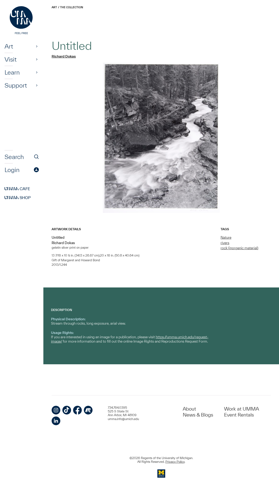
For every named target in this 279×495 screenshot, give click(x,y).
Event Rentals (239, 415)
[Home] (22, 20)
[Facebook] (77, 410)
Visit (11, 59)
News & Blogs (198, 415)
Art (9, 46)
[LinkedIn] (56, 421)
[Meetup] (88, 410)
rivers (225, 243)
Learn (12, 72)
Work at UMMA (241, 409)
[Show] (37, 46)
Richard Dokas (64, 56)
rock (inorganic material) (239, 248)
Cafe (17, 188)
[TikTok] (66, 410)
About (189, 409)
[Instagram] (56, 410)
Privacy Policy (175, 461)
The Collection (71, 7)
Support (16, 85)
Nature (226, 237)
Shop (18, 197)
